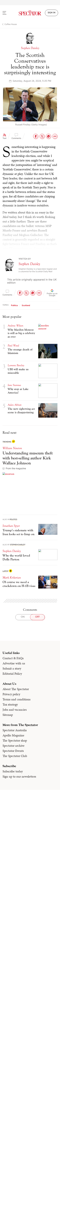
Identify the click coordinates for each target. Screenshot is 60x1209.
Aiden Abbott (14, 405)
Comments (16, 138)
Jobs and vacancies (15, 709)
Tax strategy (10, 704)
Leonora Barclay (16, 365)
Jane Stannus (14, 385)
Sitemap (8, 715)
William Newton (12, 448)
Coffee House (10, 24)
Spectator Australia (15, 730)
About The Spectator (16, 689)
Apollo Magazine (13, 735)
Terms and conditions (16, 699)
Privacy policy (11, 694)
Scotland (26, 305)
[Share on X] (42, 136)
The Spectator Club (15, 756)
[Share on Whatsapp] (48, 136)
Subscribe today (13, 771)
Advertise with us (14, 663)
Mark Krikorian (12, 577)
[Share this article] (54, 136)
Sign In (51, 13)
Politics (14, 305)
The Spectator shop (15, 740)
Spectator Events (13, 751)
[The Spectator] (30, 12)
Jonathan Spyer (11, 526)
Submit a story (12, 668)
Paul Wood (13, 345)
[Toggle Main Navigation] (7, 13)
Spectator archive (13, 745)
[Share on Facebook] (35, 136)
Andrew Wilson (15, 325)
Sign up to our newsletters (19, 776)
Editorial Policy (12, 673)
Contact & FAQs (13, 658)
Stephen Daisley (29, 264)
